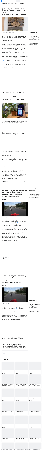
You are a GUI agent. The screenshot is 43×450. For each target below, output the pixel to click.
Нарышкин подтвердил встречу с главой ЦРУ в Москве (34, 192)
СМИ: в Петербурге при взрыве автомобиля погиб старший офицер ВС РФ (35, 39)
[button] (15, 24)
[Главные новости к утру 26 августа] (8, 422)
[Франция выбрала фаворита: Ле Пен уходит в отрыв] (35, 368)
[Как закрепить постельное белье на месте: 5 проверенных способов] (35, 408)
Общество (17, 90)
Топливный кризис (21, 3)
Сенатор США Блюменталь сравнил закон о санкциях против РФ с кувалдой (34, 195)
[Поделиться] (25, 181)
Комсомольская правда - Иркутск (10, 90)
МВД (17, 222)
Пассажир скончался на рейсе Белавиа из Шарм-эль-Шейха (34, 199)
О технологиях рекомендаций (20, 449)
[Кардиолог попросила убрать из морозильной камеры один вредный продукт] (35, 395)
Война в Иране (11, 3)
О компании (4, 449)
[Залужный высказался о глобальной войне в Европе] (8, 435)
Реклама (7, 449)
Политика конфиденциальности (28, 449)
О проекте (14, 449)
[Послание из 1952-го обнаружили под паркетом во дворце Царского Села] (8, 381)
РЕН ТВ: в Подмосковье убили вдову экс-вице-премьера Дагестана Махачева (34, 197)
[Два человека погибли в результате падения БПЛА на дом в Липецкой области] (35, 381)
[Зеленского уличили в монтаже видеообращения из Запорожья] (21, 381)
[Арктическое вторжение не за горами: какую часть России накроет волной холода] (35, 435)
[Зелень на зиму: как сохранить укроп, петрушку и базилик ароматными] (21, 395)
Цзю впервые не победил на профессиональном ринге (33, 44)
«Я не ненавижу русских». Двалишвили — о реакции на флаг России (34, 37)
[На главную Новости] (4, 1)
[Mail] (1, 1)
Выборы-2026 (5, 3)
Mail (1, 449)
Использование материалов (36, 449)
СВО (16, 3)
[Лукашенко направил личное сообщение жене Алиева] (35, 422)
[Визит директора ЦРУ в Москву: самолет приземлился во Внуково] (8, 408)
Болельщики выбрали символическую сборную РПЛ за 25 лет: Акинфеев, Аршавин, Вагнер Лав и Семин (35, 34)
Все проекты (10, 449)
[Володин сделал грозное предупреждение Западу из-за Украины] (21, 435)
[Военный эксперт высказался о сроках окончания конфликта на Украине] (21, 368)
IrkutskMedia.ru (8, 273)
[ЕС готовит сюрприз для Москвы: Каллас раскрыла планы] (8, 368)
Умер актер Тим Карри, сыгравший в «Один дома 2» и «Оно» (35, 190)
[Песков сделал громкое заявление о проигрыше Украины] (21, 408)
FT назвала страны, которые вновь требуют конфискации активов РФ (34, 41)
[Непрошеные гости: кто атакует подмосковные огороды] (8, 395)
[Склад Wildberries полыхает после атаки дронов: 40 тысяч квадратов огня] (21, 422)
